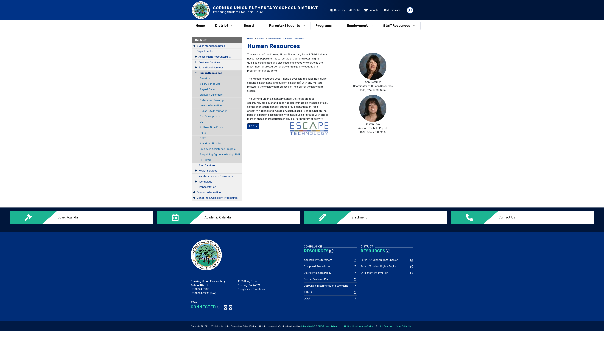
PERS (203, 132)
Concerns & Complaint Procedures (217, 197)
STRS (203, 138)
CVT (202, 121)
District (221, 25)
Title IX (308, 292)
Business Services (209, 62)
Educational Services (211, 67)
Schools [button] (374, 10)
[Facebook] (222, 308)
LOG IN (253, 126)
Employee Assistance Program (218, 149)
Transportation (207, 187)
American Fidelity (210, 143)
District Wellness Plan (316, 279)
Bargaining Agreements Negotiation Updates (221, 154)
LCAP (307, 298)
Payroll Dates (207, 89)
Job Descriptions (210, 116)
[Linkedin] (226, 308)
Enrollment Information (374, 272)
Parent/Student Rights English (379, 266)
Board (249, 25)
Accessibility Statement (318, 259)
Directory (339, 10)
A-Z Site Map (404, 326)
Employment (357, 25)
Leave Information (211, 105)
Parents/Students (284, 25)
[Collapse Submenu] (195, 72)
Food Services (207, 165)
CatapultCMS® (308, 326)
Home (200, 25)
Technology (205, 181)
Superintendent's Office (211, 45)
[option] (81, 217)
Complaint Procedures (317, 266)
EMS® (321, 326)
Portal (356, 10)
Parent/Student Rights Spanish (379, 259)
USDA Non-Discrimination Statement (326, 285)
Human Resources (210, 73)
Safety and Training (212, 100)
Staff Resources (396, 25)
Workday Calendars (211, 94)
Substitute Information (213, 111)
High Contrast (386, 326)
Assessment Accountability (215, 56)
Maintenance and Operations (216, 176)
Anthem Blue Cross (211, 127)
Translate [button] (395, 10)
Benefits (205, 78)
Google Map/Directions (251, 289)
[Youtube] (230, 308)
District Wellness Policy (317, 272)
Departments (205, 51)
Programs (324, 25)
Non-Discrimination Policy (358, 326)
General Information (209, 192)
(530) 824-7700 (200, 289)
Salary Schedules (210, 83)
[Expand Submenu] (194, 45)
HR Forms (205, 159)
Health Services (208, 170)
